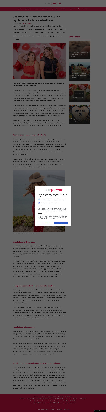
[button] (53, 206)
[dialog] (53, 206)
